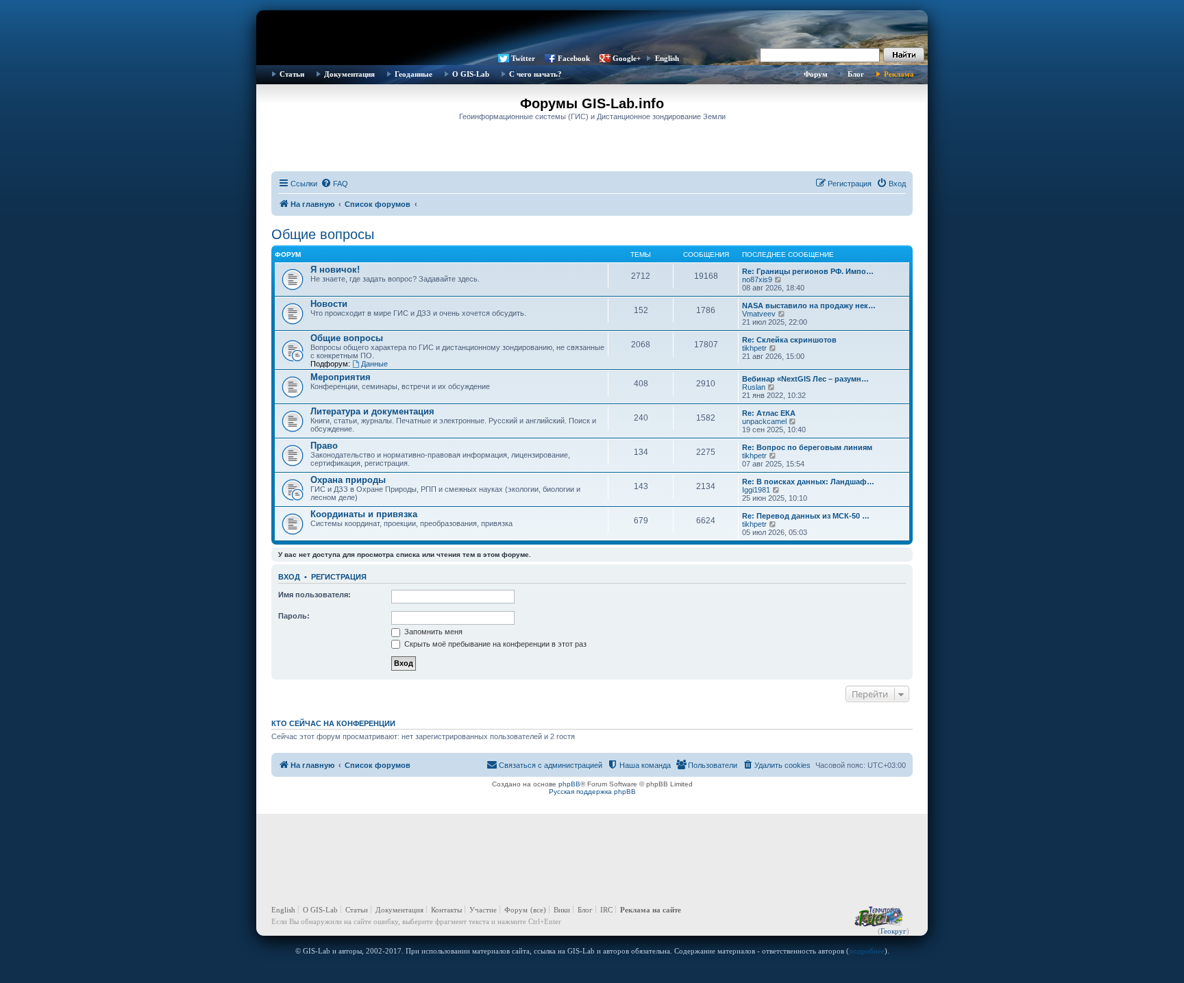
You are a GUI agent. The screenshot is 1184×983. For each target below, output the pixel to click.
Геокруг (893, 931)
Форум (816, 74)
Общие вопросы (322, 234)
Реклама (899, 74)
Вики (562, 910)
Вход (289, 577)
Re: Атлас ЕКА (769, 413)
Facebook (574, 58)
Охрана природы (348, 480)
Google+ (627, 58)
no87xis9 (757, 279)
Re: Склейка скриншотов (789, 340)
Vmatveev (759, 314)
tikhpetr (754, 348)
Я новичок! (335, 269)
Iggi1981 (756, 490)
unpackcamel (764, 421)
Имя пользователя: (314, 594)
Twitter (523, 58)
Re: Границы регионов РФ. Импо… (808, 271)
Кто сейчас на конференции (333, 723)
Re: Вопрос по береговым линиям (807, 447)
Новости (328, 304)
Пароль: (294, 616)
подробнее (867, 951)
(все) (538, 910)
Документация (349, 74)
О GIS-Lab (470, 74)
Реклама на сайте (650, 910)
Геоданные (413, 74)
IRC (606, 910)
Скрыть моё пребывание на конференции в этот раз (494, 644)
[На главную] (592, 31)
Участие (483, 910)
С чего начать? (535, 74)
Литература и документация (372, 411)
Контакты (446, 910)
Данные (374, 364)
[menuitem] (334, 183)
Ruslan (753, 387)
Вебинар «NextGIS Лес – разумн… (805, 379)
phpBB (569, 784)
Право (324, 445)
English (667, 58)
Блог (856, 74)
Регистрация (339, 577)
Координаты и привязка (363, 514)
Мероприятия (340, 377)
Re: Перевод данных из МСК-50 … (806, 516)
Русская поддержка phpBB (592, 791)
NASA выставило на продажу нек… (809, 305)
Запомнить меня (432, 631)
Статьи (292, 74)
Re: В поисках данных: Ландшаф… (808, 481)
